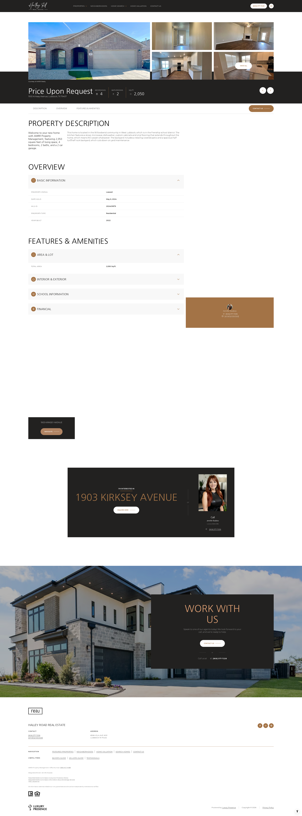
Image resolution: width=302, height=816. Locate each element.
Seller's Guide (76, 758)
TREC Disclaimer (34, 781)
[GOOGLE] (271, 725)
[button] (261, 108)
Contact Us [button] (138, 752)
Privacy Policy (268, 807)
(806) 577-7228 (232, 314)
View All (243, 66)
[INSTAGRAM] (265, 725)
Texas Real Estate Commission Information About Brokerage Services (51, 780)
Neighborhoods (98, 6)
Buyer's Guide (59, 758)
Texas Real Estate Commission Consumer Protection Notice (48, 778)
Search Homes (123, 752)
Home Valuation (138, 6)
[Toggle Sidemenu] (271, 6)
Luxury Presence (229, 807)
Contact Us (155, 6)
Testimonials (93, 758)
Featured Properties (62, 752)
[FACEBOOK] (260, 725)
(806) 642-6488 (65, 768)
